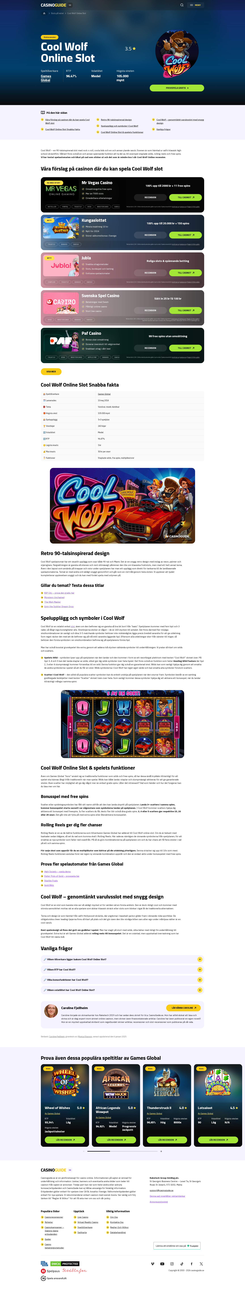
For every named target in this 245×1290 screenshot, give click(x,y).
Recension (150, 197)
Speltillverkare (85, 1227)
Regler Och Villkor (119, 1227)
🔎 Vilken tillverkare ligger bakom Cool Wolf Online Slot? (75, 959)
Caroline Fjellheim (57, 1036)
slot (73, 626)
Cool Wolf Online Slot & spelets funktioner (122, 132)
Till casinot (184, 197)
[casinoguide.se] (54, 1278)
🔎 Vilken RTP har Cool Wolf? (59, 969)
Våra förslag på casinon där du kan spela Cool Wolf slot (67, 121)
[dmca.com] (64, 1263)
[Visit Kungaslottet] (61, 227)
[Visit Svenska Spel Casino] (61, 303)
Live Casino (83, 1217)
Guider (48, 1239)
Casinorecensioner (54, 1217)
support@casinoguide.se (161, 1190)
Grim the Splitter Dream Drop (59, 606)
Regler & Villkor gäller (193, 207)
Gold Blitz (49, 885)
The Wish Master (52, 602)
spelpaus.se (183, 207)
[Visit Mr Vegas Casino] (61, 190)
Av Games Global (52, 1113)
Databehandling (118, 1232)
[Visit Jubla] (61, 265)
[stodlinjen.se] (74, 1271)
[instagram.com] (172, 1264)
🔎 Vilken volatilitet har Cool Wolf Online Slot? (69, 990)
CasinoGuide (44, 13)
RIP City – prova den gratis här (59, 593)
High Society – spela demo (57, 871)
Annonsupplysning (159, 1201)
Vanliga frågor (164, 129)
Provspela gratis (176, 88)
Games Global (46, 78)
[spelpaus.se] (50, 1271)
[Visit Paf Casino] (61, 340)
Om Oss (114, 1217)
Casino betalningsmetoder (54, 1246)
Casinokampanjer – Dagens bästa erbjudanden (54, 1230)
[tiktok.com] (182, 1264)
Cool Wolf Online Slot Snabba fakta (62, 129)
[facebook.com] (192, 1264)
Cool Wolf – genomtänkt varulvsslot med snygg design (180, 121)
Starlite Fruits (51, 880)
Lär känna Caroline (182, 1008)
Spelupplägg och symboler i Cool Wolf (119, 126)
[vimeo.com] (152, 1264)
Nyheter (49, 1222)
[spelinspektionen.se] (44, 1263)
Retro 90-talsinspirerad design (116, 120)
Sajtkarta (82, 1232)
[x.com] (201, 1264)
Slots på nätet (57, 13)
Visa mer (51, 372)
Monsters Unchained (54, 597)
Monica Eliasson (85, 1036)
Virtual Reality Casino (88, 1222)
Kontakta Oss (116, 1222)
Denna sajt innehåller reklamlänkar (167, 1196)
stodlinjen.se (175, 207)
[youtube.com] (162, 1264)
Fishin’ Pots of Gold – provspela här (61, 876)
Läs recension (64, 1140)
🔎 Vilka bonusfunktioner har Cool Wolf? (66, 979)
